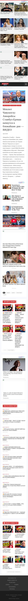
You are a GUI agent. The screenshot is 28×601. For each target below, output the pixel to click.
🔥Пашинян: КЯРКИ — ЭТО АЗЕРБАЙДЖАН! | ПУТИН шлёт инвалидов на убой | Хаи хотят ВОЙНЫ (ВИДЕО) (13, 468)
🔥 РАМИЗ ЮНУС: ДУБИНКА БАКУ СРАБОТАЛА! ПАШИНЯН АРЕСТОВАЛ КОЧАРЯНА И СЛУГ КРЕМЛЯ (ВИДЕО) (13, 412)
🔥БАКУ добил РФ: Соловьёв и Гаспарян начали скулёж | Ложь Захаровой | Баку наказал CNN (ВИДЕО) (12, 495)
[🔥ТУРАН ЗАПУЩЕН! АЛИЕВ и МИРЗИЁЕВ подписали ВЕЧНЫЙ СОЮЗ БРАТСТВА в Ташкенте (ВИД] (20, 559)
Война (7, 584)
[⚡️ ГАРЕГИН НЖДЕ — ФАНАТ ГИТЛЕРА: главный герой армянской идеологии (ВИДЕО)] (20, 307)
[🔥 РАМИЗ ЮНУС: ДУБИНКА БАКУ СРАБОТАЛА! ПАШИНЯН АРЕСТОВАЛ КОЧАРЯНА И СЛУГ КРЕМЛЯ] (8, 307)
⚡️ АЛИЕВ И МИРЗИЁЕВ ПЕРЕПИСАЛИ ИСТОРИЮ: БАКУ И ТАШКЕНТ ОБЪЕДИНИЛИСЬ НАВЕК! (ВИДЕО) (14, 448)
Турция (5, 294)
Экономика (12, 586)
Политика (12, 582)
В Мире (16, 584)
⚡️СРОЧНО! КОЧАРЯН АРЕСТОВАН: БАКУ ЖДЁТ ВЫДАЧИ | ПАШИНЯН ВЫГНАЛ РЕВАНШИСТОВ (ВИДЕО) (14, 439)
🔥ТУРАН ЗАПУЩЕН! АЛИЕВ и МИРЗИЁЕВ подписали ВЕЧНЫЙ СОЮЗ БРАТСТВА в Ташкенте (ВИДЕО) (12, 458)
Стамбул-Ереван (19, 292)
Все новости (13, 105)
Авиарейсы (8, 292)
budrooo (17, 598)
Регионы (19, 105)
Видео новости (6, 105)
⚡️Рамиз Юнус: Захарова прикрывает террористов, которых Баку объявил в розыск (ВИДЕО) (14, 486)
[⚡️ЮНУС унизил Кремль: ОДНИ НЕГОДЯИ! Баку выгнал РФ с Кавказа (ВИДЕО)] (8, 328)
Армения (13, 292)
